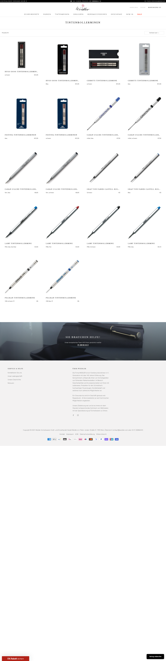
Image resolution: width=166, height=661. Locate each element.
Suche (142, 7)
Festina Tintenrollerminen (20, 135)
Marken (47, 14)
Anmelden (134, 7)
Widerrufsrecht (101, 434)
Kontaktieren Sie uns (15, 373)
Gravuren (78, 14)
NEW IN (129, 14)
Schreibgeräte (31, 14)
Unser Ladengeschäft (15, 376)
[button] (15, 658)
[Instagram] (78, 415)
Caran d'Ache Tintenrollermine (103, 135)
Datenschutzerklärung (87, 434)
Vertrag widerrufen (155, 656)
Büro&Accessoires (97, 14)
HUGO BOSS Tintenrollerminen (21, 71)
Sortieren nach (153, 32)
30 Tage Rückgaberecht (155, 1)
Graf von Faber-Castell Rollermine (103, 189)
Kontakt (62, 434)
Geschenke (116, 14)
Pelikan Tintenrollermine (20, 298)
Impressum (70, 434)
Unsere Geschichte (14, 380)
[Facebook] (73, 415)
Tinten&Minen (62, 14)
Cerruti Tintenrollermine (102, 81)
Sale (139, 14)
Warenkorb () (154, 7)
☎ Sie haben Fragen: (85, 1)
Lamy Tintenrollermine (18, 243)
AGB (76, 434)
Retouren (11, 383)
